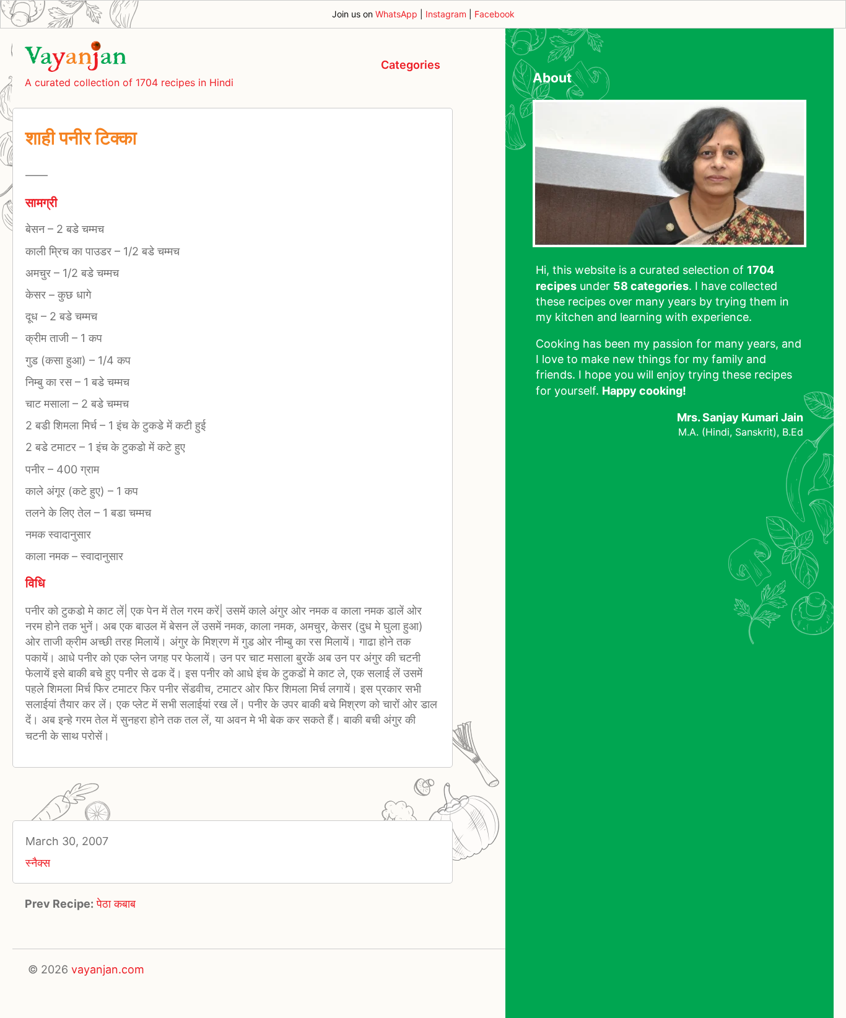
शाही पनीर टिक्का (81, 137)
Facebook (494, 14)
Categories (410, 64)
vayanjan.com (107, 969)
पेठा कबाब (116, 903)
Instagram (445, 14)
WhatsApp (396, 14)
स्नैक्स (37, 862)
